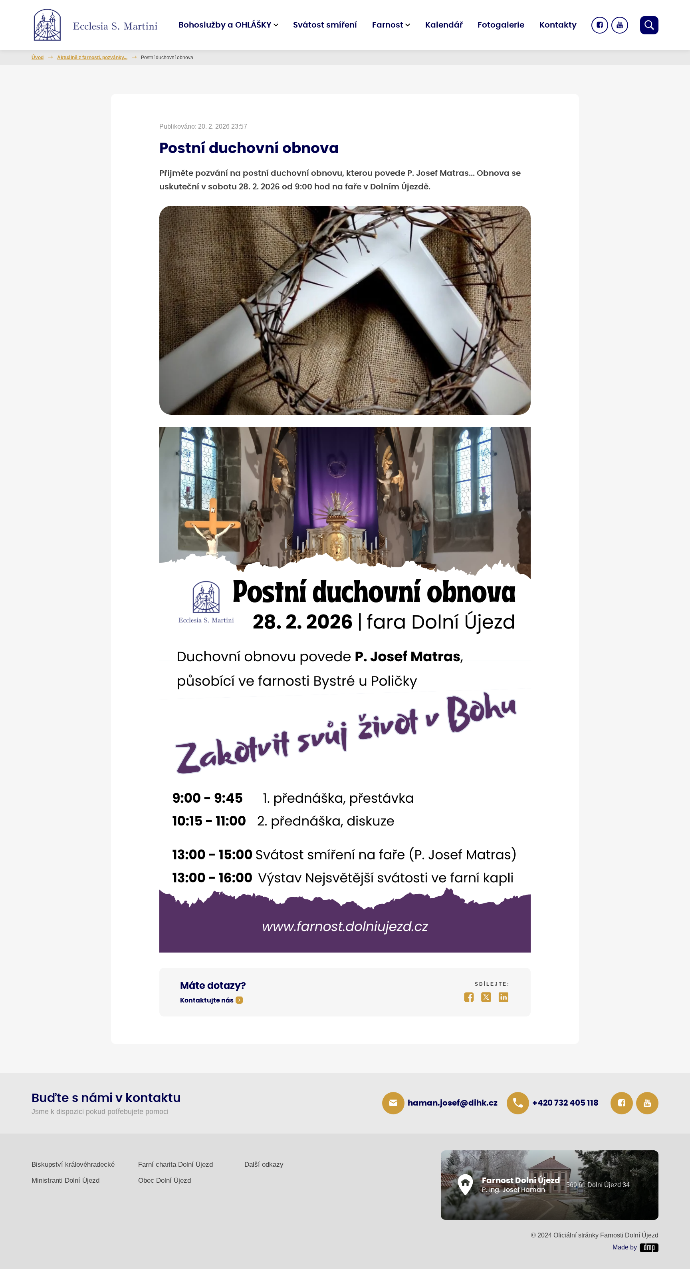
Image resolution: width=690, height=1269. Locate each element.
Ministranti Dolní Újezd (65, 1180)
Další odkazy (264, 1164)
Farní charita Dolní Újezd (175, 1164)
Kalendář (444, 25)
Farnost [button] (387, 25)
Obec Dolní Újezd (164, 1180)
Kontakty (558, 25)
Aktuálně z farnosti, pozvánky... (92, 57)
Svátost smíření (325, 25)
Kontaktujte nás (207, 1000)
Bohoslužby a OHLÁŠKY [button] (225, 25)
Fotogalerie (501, 25)
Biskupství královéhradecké (73, 1164)
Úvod (38, 57)
